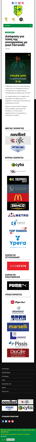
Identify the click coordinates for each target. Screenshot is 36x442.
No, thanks (10, 439)
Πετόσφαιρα (5, 376)
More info (3, 436)
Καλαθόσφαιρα (6, 372)
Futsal (3, 380)
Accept (3, 440)
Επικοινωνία (5, 391)
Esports (4, 387)
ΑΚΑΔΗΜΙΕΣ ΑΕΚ (6, 384)
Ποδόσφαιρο (10, 32)
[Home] (18, 11)
